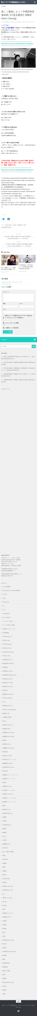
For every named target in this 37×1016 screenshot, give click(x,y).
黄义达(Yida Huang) (8, 982)
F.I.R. (4, 609)
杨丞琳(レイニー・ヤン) (9, 801)
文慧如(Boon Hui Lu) (8, 767)
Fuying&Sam (6, 613)
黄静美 (4, 990)
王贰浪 (4, 840)
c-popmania (6, 22)
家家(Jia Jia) (6, 713)
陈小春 (4, 944)
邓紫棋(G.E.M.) (7, 917)
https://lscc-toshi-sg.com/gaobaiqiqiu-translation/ (17, 170)
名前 (4, 303)
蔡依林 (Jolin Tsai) (8, 886)
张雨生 (4, 740)
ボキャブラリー (8, 225)
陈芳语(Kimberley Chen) (9, 951)
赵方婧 (4, 905)
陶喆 (4, 959)
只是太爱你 (19, 225)
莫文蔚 (4, 882)
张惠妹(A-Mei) (6, 728)
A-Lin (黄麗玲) (6, 586)
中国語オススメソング (9, 629)
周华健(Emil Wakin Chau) (10, 675)
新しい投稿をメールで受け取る (11, 327)
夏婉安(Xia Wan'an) (8, 694)
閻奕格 (4, 928)
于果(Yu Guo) (6, 640)
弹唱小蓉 (5, 751)
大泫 (4, 702)
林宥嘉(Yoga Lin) (7, 813)
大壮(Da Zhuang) (7, 698)
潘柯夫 (4, 828)
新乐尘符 (5, 771)
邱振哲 (4, 921)
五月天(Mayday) (7, 644)
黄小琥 (4, 986)
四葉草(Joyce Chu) (8, 686)
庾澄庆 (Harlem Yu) (8, 725)
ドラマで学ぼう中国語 (9, 625)
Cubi (4, 598)
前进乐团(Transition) (8, 663)
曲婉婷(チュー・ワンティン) (10, 775)
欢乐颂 (4, 821)
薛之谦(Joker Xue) (8, 890)
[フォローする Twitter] (35, 339)
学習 (24, 225)
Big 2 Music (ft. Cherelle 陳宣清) (11, 590)
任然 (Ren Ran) (7, 648)
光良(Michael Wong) (8, 652)
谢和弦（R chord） (8, 897)
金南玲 (4, 924)
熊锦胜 (4, 832)
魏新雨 (4, 978)
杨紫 (4, 805)
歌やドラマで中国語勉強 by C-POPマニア (14, 2)
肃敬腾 (4, 863)
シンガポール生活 (7, 621)
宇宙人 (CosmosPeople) (9, 709)
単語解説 (3, 6)
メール (20, 303)
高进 (4, 974)
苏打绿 (4, 874)
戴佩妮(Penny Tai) (8, 763)
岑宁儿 (4, 721)
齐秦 (4, 994)
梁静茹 (4, 817)
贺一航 (4, 901)
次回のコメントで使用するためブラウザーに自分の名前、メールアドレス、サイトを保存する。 (17, 316)
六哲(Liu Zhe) (6, 655)
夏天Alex (5, 690)
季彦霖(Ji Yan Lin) (8, 705)
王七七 (4, 836)
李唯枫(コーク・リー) (9, 778)
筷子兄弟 (5, 859)
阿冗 (4, 932)
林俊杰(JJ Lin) (6, 809)
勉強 (15, 225)
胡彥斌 (4, 871)
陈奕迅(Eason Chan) (8, 940)
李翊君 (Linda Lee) (8, 794)
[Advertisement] (18, 469)
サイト (4, 309)
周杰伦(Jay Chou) (7, 679)
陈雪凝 (4, 955)
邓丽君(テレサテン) (8, 913)
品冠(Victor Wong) (8, 682)
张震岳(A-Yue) (7, 744)
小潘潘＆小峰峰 (7, 717)
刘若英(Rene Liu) (7, 659)
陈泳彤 (4, 947)
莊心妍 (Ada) (6, 878)
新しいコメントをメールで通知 (11, 323)
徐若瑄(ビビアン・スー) (9, 759)
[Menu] (35, 2)
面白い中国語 (6, 970)
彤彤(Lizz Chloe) (7, 755)
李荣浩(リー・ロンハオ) (9, 798)
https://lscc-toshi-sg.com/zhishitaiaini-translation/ (17, 43)
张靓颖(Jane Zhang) (8, 748)
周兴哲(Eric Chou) (8, 671)
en (3, 605)
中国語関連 (6, 632)
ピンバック (17, 282)
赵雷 (4, 909)
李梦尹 (4, 782)
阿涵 (4, 936)
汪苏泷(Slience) (7, 824)
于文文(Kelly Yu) (7, 636)
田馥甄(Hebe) (6, 844)
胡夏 (4, 867)
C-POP (5, 594)
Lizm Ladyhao (6, 617)
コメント (7, 282)
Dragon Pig (6, 602)
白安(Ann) (5, 847)
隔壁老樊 (5, 967)
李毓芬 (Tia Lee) (7, 786)
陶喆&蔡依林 (6, 963)
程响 (4, 855)
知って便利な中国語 (8, 851)
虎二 (4, 894)
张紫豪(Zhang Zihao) (8, 736)
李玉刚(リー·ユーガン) (9, 790)
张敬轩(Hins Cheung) (6, 227)
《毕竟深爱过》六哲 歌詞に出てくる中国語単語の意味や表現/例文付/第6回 (25, 266)
